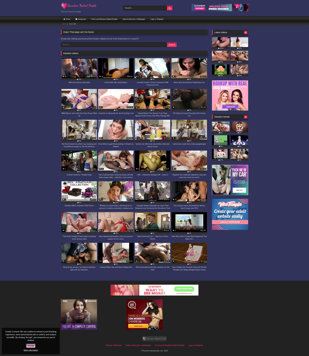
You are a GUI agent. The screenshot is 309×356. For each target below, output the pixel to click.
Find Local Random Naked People (104, 19)
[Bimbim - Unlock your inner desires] (220, 11)
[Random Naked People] (79, 6)
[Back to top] (301, 348)
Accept (31, 346)
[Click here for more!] (230, 110)
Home (68, 19)
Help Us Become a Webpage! (134, 19)
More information (31, 350)
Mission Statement (114, 345)
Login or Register (157, 19)
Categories (82, 19)
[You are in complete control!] (79, 329)
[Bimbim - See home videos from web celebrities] (154, 295)
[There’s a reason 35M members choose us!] (144, 329)
